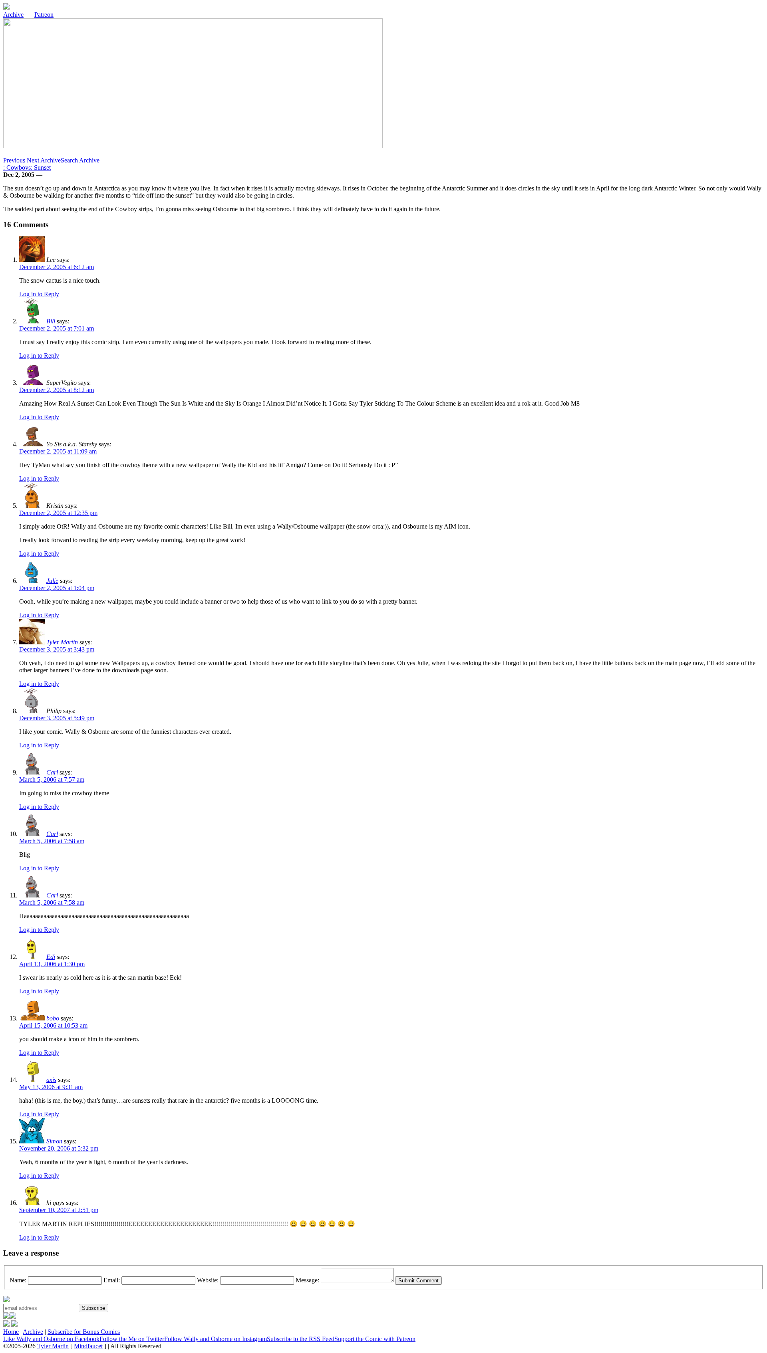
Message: (307, 1280)
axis (51, 1079)
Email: (111, 1280)
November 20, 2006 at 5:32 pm (58, 1148)
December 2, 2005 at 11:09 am (58, 451)
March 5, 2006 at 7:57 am (51, 779)
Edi (50, 956)
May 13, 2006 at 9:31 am (51, 1087)
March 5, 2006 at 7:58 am (51, 841)
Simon (54, 1141)
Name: (18, 1280)
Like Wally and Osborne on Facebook (51, 1338)
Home (11, 1331)
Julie (52, 580)
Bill (50, 321)
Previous (14, 160)
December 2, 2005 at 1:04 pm (56, 587)
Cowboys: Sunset (27, 167)
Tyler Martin (62, 642)
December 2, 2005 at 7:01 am (56, 328)
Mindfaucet (88, 1346)
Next (33, 160)
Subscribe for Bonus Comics (84, 1331)
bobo (52, 1018)
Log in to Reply (39, 294)
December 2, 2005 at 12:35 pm (58, 512)
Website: (208, 1280)
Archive (13, 14)
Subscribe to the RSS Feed (300, 1338)
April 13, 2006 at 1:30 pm (52, 964)
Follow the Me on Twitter (131, 1338)
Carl (52, 772)
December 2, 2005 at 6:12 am (56, 266)
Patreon (44, 14)
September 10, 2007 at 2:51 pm (58, 1209)
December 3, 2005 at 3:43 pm (56, 649)
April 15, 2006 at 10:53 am (53, 1025)
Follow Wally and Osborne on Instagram (215, 1338)
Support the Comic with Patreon (374, 1338)
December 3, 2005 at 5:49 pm (56, 718)
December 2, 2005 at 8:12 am (56, 389)
